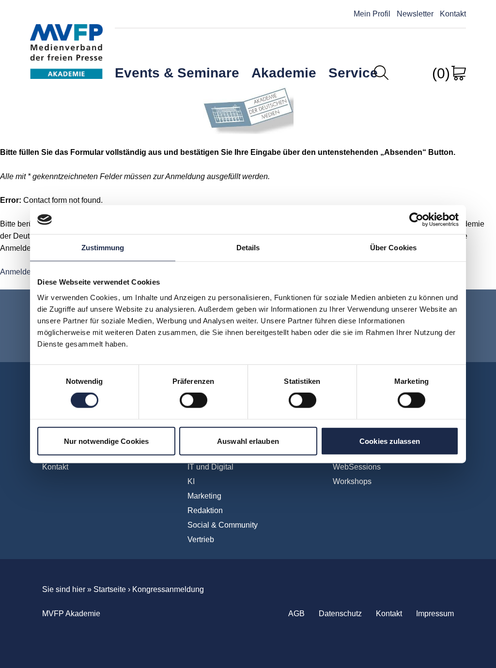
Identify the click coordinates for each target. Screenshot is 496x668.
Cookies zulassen (389, 441)
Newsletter (415, 14)
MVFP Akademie (66, 42)
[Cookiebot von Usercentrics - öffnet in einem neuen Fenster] (416, 220)
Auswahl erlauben (248, 441)
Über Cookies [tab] (393, 247)
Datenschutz (340, 613)
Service (353, 72)
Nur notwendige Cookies (106, 441)
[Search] (381, 73)
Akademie (283, 72)
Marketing (204, 496)
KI (191, 481)
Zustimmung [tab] (102, 247)
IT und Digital (210, 467)
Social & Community (222, 525)
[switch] (193, 400)
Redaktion (205, 510)
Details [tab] (248, 247)
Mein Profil (372, 14)
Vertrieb (200, 539)
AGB (296, 613)
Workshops (352, 481)
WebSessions (357, 467)
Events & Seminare (177, 72)
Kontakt (453, 14)
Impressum (435, 613)
